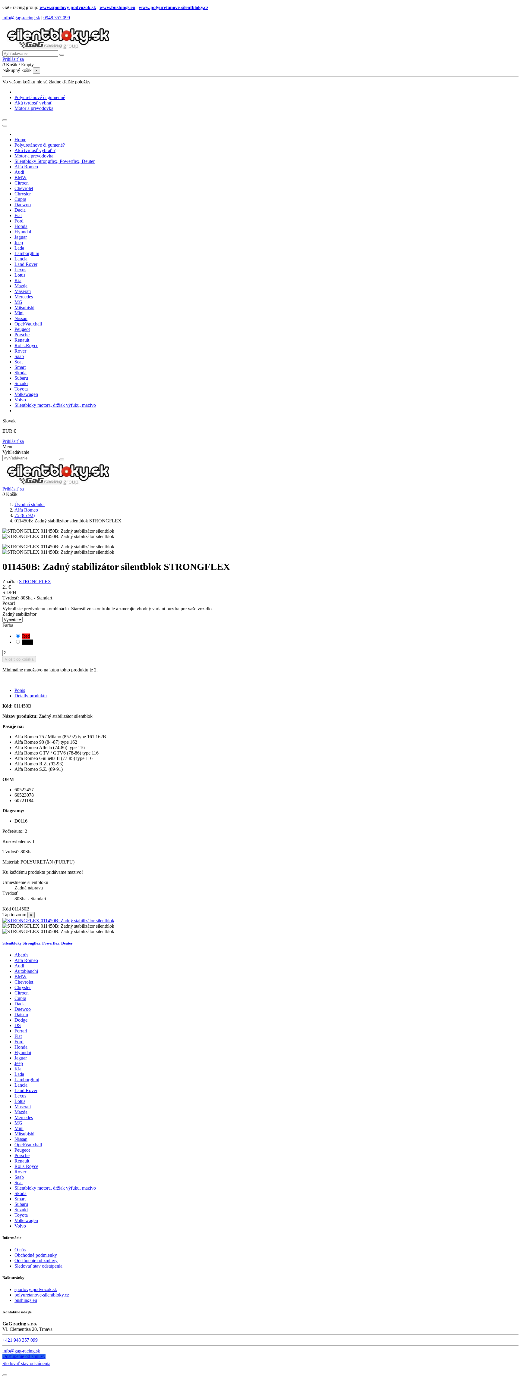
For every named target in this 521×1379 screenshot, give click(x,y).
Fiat (18, 1036)
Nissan (20, 1139)
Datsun (21, 1014)
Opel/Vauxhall (28, 1144)
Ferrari (20, 1030)
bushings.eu (25, 1300)
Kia (17, 1068)
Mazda (20, 1112)
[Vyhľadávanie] (61, 55)
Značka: (10, 581)
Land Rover (25, 1090)
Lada (19, 1074)
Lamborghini (26, 1079)
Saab (19, 1177)
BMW (20, 976)
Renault (21, 1160)
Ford (19, 1041)
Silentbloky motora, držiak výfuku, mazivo (55, 1188)
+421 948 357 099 (20, 1340)
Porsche (22, 1155)
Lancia (20, 1085)
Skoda (20, 1193)
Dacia (20, 1003)
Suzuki (21, 1209)
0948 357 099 (56, 17)
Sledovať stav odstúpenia (38, 1265)
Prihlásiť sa (13, 441)
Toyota (21, 1215)
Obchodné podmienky (35, 1255)
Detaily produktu (30, 695)
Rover (20, 1171)
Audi (19, 965)
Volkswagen (26, 1220)
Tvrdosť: (11, 597)
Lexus (20, 1095)
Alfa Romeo (26, 960)
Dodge (20, 1020)
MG (18, 1122)
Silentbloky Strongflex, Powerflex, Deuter (37, 943)
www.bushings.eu (117, 7)
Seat (18, 1182)
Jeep (18, 1063)
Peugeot (22, 1150)
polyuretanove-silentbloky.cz (41, 1294)
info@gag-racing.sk (21, 17)
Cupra (20, 998)
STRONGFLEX (35, 581)
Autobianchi (26, 971)
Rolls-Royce (26, 1166)
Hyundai (22, 1052)
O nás (20, 1249)
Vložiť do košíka (19, 659)
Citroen (21, 992)
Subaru (21, 1204)
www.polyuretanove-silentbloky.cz (173, 7)
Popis (19, 690)
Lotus (19, 1101)
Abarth (21, 954)
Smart (20, 1198)
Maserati (22, 1106)
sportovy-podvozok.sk (35, 1289)
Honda (20, 1047)
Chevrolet (23, 982)
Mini (19, 1128)
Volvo (20, 1225)
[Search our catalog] (61, 459)
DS (17, 1025)
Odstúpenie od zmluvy (36, 1260)
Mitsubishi (24, 1133)
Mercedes (23, 1117)
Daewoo (22, 1009)
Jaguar (20, 1057)
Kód (7, 908)
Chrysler (22, 987)
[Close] (4, 125)
